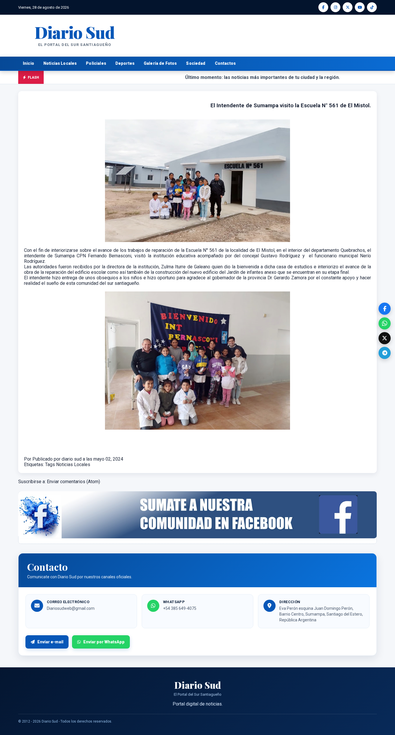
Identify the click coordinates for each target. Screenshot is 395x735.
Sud (74, 32)
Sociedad (195, 63)
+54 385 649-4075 (179, 608)
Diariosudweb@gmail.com (71, 608)
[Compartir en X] (385, 338)
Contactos (225, 63)
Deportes (124, 63)
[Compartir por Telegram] (385, 353)
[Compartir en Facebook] (385, 308)
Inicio (28, 63)
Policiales (96, 63)
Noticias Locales (60, 63)
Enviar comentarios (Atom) (73, 481)
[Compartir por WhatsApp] (385, 323)
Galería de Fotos (160, 63)
